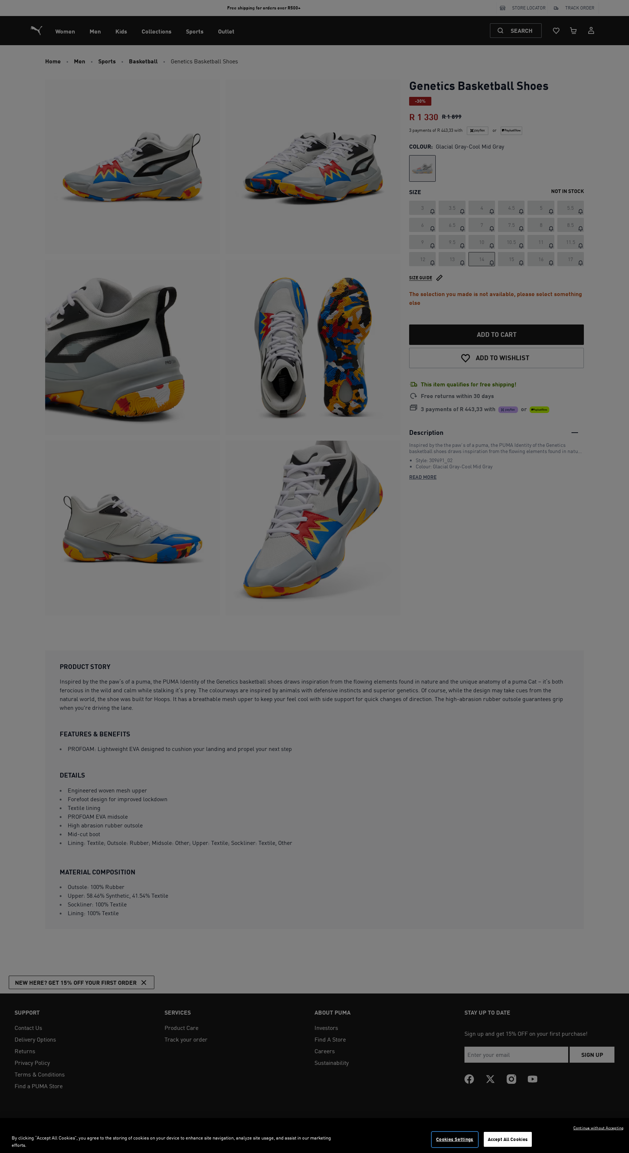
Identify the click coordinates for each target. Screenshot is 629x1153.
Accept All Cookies (508, 1139)
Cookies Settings (454, 1139)
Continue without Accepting (598, 1127)
